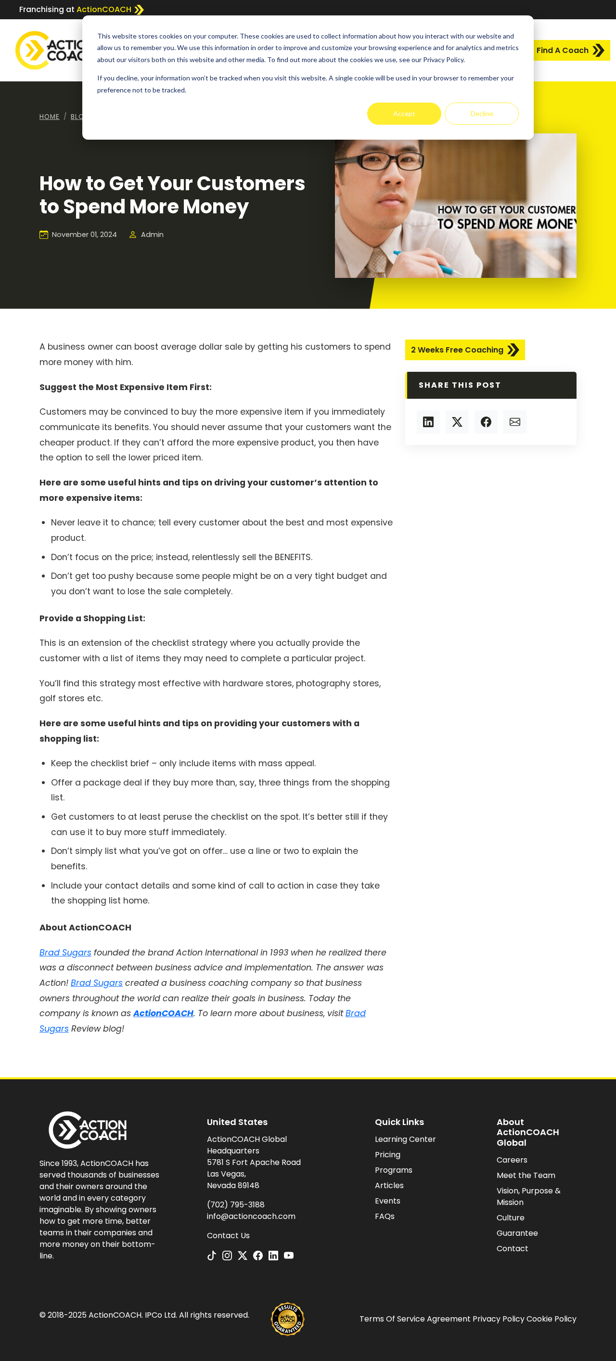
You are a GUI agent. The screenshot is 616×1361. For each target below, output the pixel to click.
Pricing (387, 1154)
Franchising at (75, 9)
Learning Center (405, 1139)
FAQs (385, 1216)
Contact (512, 1248)
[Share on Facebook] (486, 421)
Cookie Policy (551, 1318)
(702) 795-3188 (236, 1204)
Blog (80, 116)
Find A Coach (563, 50)
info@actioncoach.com (251, 1216)
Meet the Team (526, 1175)
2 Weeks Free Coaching (457, 349)
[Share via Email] (514, 421)
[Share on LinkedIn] (428, 421)
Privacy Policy (499, 1318)
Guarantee (517, 1233)
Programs (393, 1170)
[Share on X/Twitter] (457, 421)
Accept (404, 113)
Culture (511, 1217)
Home (49, 116)
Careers (512, 1159)
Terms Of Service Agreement (415, 1318)
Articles (389, 1185)
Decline (482, 113)
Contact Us (228, 1235)
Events (387, 1200)
